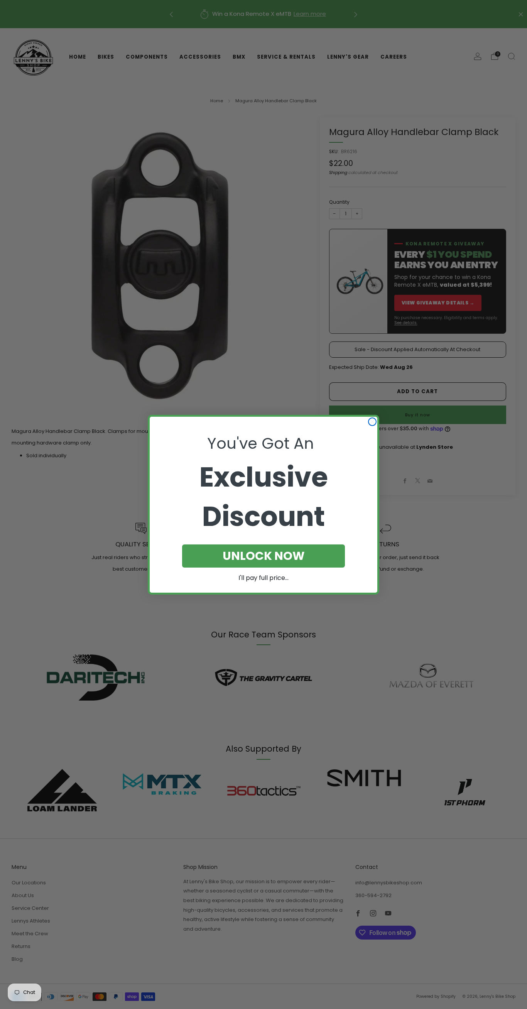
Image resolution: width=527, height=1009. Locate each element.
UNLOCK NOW (264, 556)
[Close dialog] (372, 422)
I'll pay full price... (263, 577)
